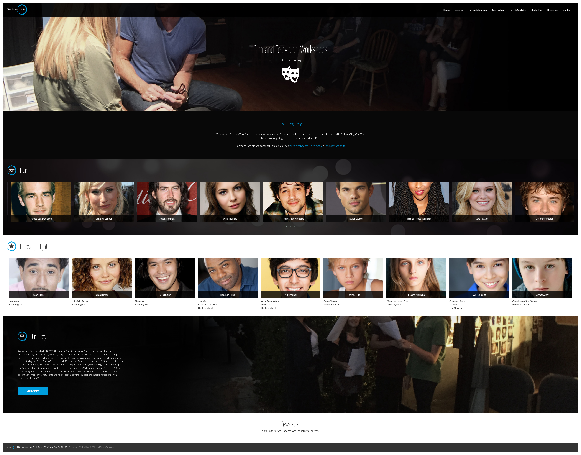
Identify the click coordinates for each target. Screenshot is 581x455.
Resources (552, 9)
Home (446, 9)
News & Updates (517, 9)
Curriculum (498, 9)
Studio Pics (536, 9)
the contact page (335, 145)
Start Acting (33, 390)
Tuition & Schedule (477, 9)
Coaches (458, 9)
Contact (567, 9)
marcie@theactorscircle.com (305, 145)
